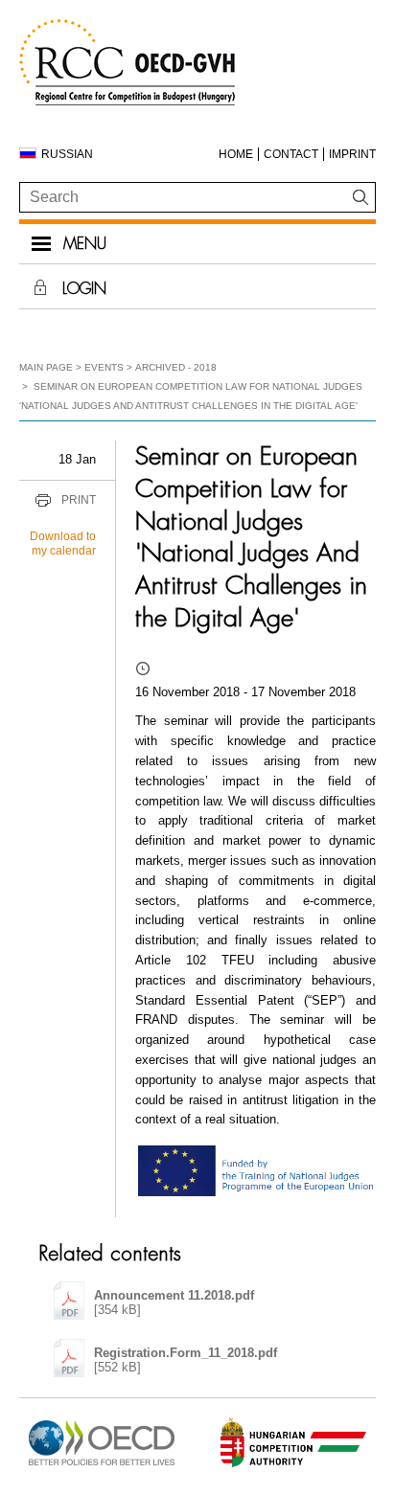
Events (104, 367)
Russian (67, 154)
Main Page (46, 367)
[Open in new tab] (101, 1466)
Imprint (352, 154)
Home (236, 154)
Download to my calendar (63, 544)
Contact (291, 154)
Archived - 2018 (176, 367)
